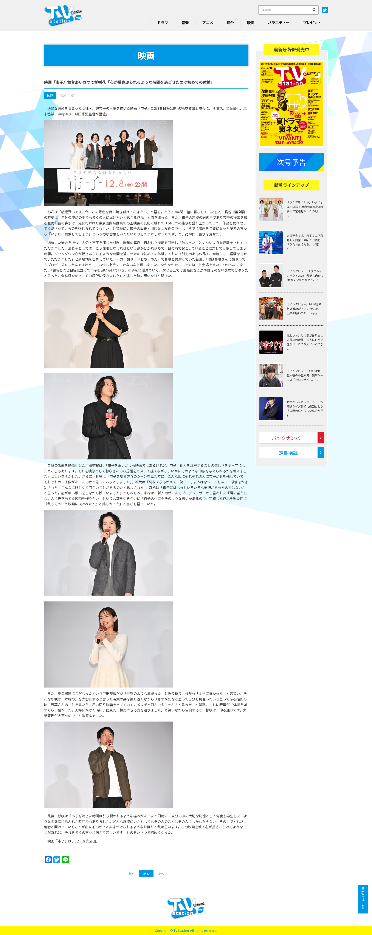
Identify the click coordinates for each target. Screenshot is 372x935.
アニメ (207, 22)
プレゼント (312, 22)
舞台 (230, 22)
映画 (250, 22)
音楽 (185, 22)
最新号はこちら (363, 899)
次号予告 (291, 162)
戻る (146, 874)
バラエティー (279, 22)
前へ (132, 874)
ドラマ (162, 22)
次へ (161, 874)
